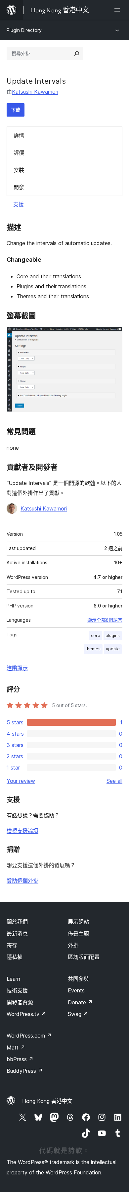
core (95, 635)
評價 (19, 152)
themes (93, 648)
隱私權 (14, 957)
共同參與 (78, 978)
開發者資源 (20, 1002)
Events (76, 990)
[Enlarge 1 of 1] (113, 335)
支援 (18, 204)
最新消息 (17, 933)
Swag (78, 1014)
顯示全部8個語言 (104, 620)
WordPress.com (29, 1035)
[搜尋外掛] (76, 53)
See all (114, 781)
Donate (80, 1002)
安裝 (19, 170)
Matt (16, 1047)
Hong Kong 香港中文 (47, 1101)
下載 (15, 110)
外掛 (73, 945)
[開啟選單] (118, 10)
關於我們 (17, 921)
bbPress (20, 1059)
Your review (21, 781)
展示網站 (78, 921)
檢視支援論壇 (22, 830)
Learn (13, 978)
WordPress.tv (26, 1014)
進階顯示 (17, 668)
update (113, 648)
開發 (19, 187)
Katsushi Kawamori (35, 91)
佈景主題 (78, 933)
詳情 (19, 135)
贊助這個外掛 (22, 880)
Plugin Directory (24, 30)
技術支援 (17, 990)
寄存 (12, 945)
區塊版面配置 (84, 957)
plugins (113, 635)
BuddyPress (25, 1070)
